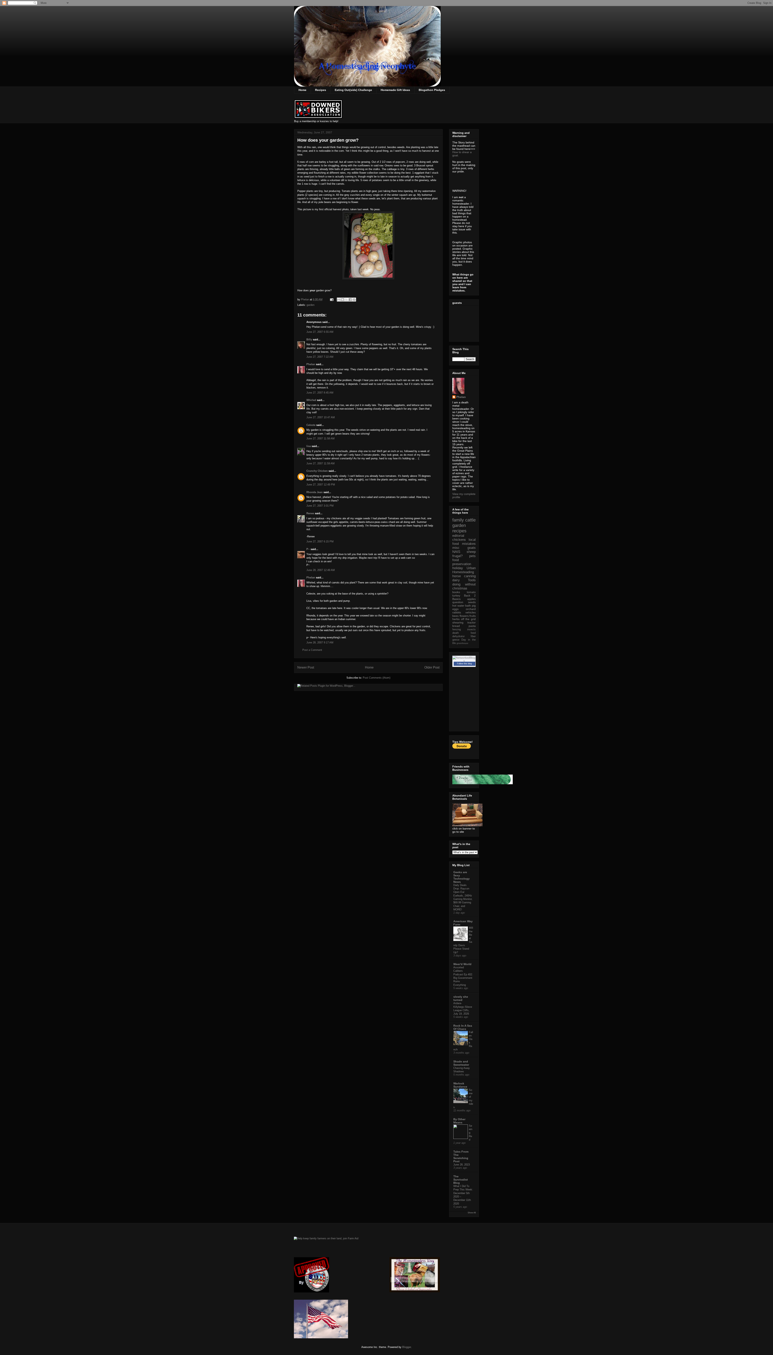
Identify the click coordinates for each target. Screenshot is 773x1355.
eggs (455, 609)
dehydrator (458, 636)
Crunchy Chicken (317, 470)
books (456, 592)
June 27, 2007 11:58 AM (320, 438)
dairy (456, 580)
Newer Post (305, 667)
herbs (456, 619)
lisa (308, 446)
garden (310, 304)
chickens (459, 540)
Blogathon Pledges (432, 90)
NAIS (456, 552)
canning (470, 576)
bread (456, 626)
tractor (471, 622)
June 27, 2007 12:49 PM (320, 484)
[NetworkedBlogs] (464, 661)
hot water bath (461, 605)
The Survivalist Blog (460, 1179)
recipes (459, 530)
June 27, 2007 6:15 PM (320, 541)
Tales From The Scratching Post (460, 1156)
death (455, 633)
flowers (464, 615)
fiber (473, 636)
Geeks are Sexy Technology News (461, 877)
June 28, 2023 (461, 1164)
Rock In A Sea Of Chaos (462, 1027)
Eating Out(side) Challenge (353, 90)
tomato (471, 592)
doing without (464, 584)
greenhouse (462, 643)
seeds (472, 602)
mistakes (469, 544)
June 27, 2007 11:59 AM (320, 463)
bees (455, 615)
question (457, 602)
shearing (457, 622)
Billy (309, 339)
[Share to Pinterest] (354, 300)
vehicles (470, 612)
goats (471, 548)
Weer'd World (462, 964)
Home (302, 90)
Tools (472, 580)
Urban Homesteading (464, 570)
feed (473, 633)
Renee (310, 513)
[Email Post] (331, 299)
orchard (471, 609)
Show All (472, 1212)
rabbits (456, 612)
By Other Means (459, 1121)
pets (472, 556)
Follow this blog (464, 663)
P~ (308, 549)
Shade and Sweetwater (461, 1063)
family (458, 519)
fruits (472, 615)
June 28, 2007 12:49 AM (320, 570)
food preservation (461, 562)
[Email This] (339, 300)
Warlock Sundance (460, 1085)
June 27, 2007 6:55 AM (319, 331)
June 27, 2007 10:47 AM (320, 417)
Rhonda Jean (314, 492)
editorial (458, 536)
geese (455, 639)
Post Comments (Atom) (376, 677)
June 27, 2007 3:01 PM (320, 505)
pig (474, 605)
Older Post (431, 667)
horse (456, 576)
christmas (459, 588)
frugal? (457, 556)
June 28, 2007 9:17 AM (319, 642)
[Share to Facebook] (350, 300)
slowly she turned (460, 998)
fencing (456, 629)
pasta (472, 626)
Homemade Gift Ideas (395, 90)
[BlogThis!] (343, 300)
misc (456, 548)
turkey (456, 595)
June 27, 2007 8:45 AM (319, 392)
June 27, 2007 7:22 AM (319, 356)
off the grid (468, 619)
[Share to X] (346, 300)
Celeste (310, 425)
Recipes (320, 90)
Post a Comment (312, 649)
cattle (470, 519)
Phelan (310, 364)
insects (471, 629)
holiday (457, 568)
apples (471, 599)
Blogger (406, 1347)
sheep (471, 552)
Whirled (311, 400)
